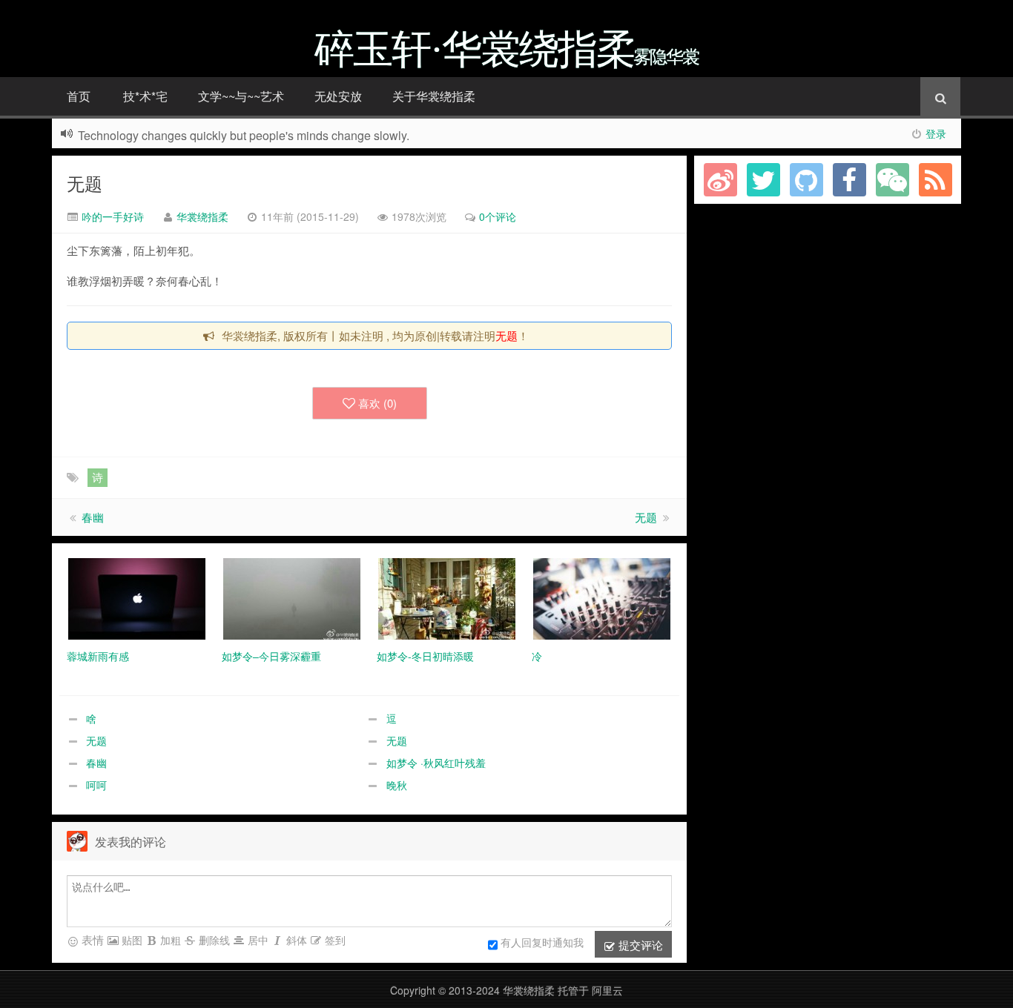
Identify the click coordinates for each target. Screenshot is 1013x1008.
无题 (84, 183)
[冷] (601, 597)
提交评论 (639, 944)
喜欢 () (377, 403)
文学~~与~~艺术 (241, 96)
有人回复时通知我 (542, 942)
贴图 (130, 939)
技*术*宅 (145, 96)
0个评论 (497, 216)
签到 (334, 939)
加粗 (169, 939)
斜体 (295, 939)
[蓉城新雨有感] (136, 597)
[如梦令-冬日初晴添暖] (446, 597)
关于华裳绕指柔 (433, 96)
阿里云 (607, 990)
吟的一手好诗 (111, 216)
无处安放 (338, 96)
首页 (78, 96)
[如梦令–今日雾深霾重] (291, 597)
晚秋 (396, 784)
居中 (256, 939)
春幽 (93, 517)
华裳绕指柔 (202, 216)
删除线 (213, 939)
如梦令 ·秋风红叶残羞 (436, 762)
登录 (935, 133)
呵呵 (96, 784)
